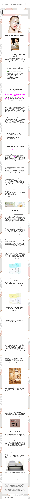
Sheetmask (9, 490)
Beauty (13, 484)
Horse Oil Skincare (17, 488)
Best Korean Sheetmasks (19, 486)
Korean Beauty (10, 489)
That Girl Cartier (7, 3)
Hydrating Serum (22, 488)
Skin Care (23, 484)
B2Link (8, 486)
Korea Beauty (6, 489)
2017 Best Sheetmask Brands (14, 35)
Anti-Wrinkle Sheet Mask (16, 485)
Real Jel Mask (18, 489)
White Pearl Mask (15, 491)
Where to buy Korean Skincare (8, 491)
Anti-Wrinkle (11, 485)
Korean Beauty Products (17, 484)
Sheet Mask (22, 489)
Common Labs (23, 487)
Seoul (21, 484)
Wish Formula (19, 491)
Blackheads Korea (18, 487)
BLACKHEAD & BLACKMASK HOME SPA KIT (13, 434)
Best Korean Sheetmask (13, 486)
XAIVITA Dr (22, 491)
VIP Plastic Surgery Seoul (21, 490)
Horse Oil (13, 488)
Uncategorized (6, 485)
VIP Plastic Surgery (15, 490)
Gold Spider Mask (10, 488)
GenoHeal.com (15, 91)
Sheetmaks (6, 490)
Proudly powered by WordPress (9, 497)
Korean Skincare (14, 489)
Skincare (12, 490)
